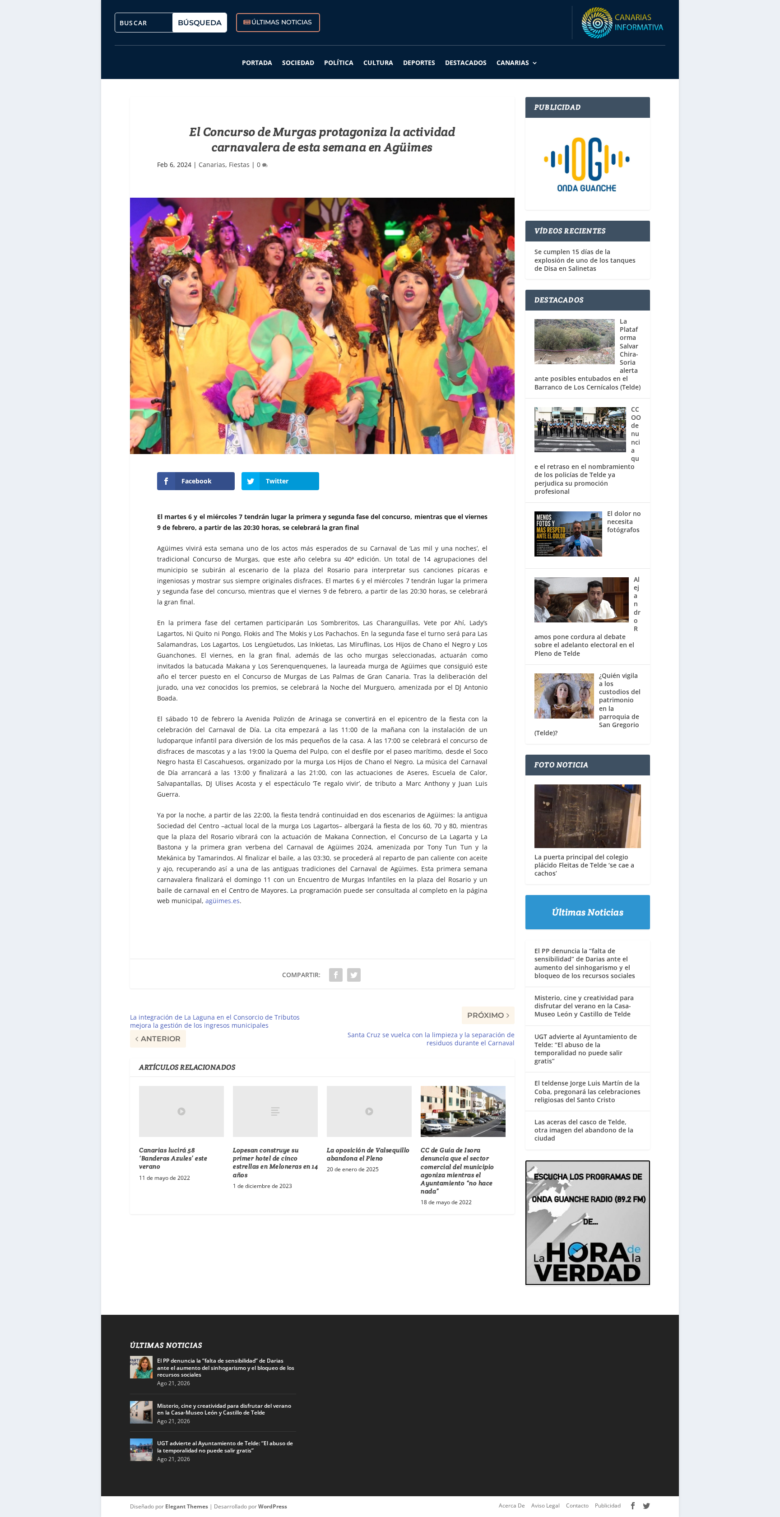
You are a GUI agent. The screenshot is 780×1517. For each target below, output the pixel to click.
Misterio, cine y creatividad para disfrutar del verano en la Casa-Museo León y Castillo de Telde (584, 1005)
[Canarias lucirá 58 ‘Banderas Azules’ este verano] (181, 1111)
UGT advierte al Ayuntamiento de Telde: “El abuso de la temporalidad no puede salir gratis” (585, 1049)
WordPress (272, 1506)
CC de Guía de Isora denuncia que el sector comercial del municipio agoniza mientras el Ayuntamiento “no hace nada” (457, 1170)
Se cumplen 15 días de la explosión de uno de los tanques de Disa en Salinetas (585, 260)
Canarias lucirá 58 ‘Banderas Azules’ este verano (173, 1158)
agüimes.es (222, 900)
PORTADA (257, 62)
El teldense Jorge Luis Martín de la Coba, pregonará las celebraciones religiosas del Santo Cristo (587, 1091)
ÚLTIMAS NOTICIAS (281, 22)
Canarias (513, 62)
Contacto (577, 1505)
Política (338, 62)
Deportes (419, 62)
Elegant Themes (186, 1506)
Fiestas (239, 164)
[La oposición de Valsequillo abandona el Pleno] (369, 1111)
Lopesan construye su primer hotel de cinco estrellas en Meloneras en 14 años (275, 1162)
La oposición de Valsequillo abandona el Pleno (368, 1154)
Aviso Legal (545, 1505)
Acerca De (512, 1505)
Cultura (378, 62)
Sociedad (298, 62)
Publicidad (608, 1505)
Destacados (466, 62)
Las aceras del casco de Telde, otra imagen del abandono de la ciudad (583, 1130)
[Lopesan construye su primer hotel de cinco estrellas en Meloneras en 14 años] (275, 1111)
